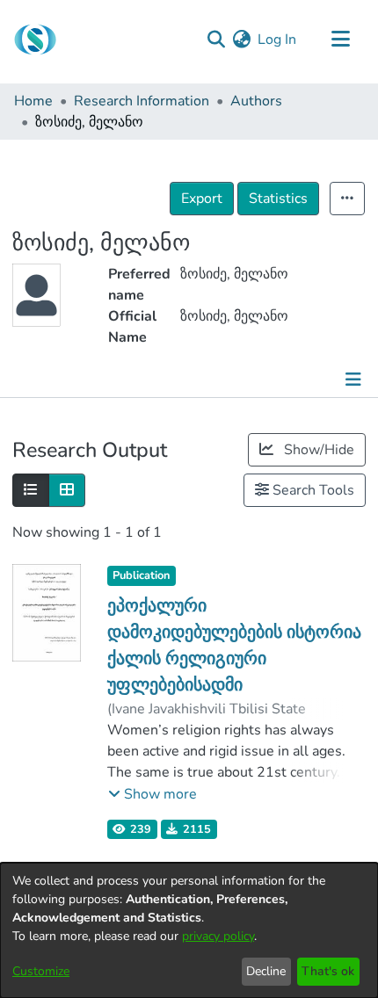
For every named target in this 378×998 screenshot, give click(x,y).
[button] (152, 794)
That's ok (328, 971)
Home (33, 101)
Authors (256, 101)
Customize (40, 971)
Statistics (278, 198)
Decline (266, 971)
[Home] (35, 39)
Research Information (141, 101)
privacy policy (218, 936)
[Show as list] (30, 490)
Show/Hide (317, 449)
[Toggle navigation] (340, 39)
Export (201, 198)
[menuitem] (241, 39)
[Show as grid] (66, 490)
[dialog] (189, 930)
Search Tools (311, 490)
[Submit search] (216, 39)
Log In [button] (278, 39)
